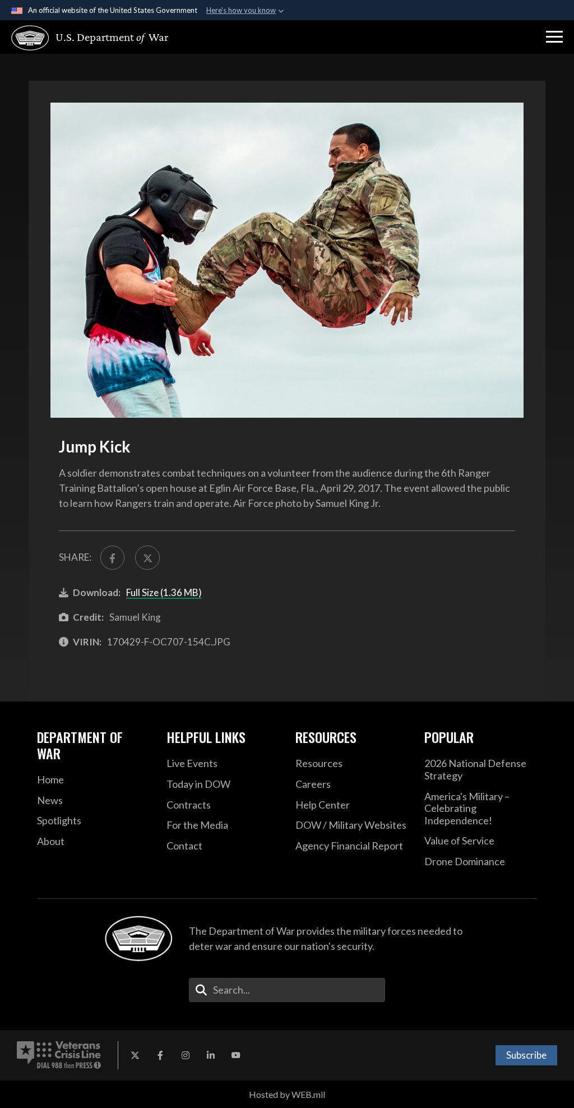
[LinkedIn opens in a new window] (210, 1055)
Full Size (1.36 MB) (164, 592)
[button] (554, 37)
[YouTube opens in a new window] (236, 1055)
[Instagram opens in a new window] (185, 1055)
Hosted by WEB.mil (287, 1094)
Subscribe (526, 1055)
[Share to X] (147, 558)
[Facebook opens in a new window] (160, 1055)
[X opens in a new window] (135, 1055)
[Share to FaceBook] (112, 558)
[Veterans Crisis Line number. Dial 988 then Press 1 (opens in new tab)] (59, 1055)
